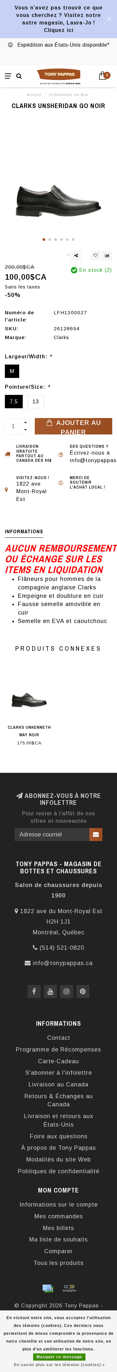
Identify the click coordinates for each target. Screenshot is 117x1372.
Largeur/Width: (28, 356)
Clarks (61, 337)
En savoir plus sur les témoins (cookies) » (59, 1365)
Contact (58, 1038)
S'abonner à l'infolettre (58, 1072)
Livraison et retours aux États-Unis (58, 1120)
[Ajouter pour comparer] (107, 255)
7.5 (14, 401)
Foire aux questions (58, 1136)
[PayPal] (69, 1288)
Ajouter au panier (77, 426)
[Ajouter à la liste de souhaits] (95, 255)
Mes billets (58, 1228)
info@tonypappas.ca (63, 963)
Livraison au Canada (58, 1084)
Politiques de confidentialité (58, 1171)
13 (35, 401)
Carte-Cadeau (58, 1061)
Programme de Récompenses (58, 1049)
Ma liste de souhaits (58, 1239)
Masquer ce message (59, 1357)
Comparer (58, 1251)
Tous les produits (58, 1263)
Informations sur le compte (59, 1204)
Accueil (34, 95)
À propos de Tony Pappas (58, 1148)
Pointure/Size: (27, 387)
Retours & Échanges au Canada (58, 1100)
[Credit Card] (48, 1288)
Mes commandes (58, 1216)
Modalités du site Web (58, 1159)
